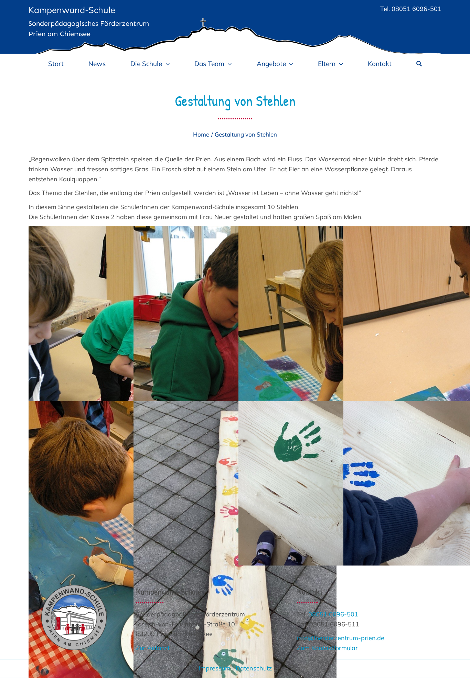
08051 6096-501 (416, 9)
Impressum (215, 668)
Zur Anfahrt (153, 648)
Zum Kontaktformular (327, 648)
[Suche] (419, 64)
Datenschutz (254, 668)
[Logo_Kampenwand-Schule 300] (74, 588)
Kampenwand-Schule (72, 9)
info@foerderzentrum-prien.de (340, 638)
